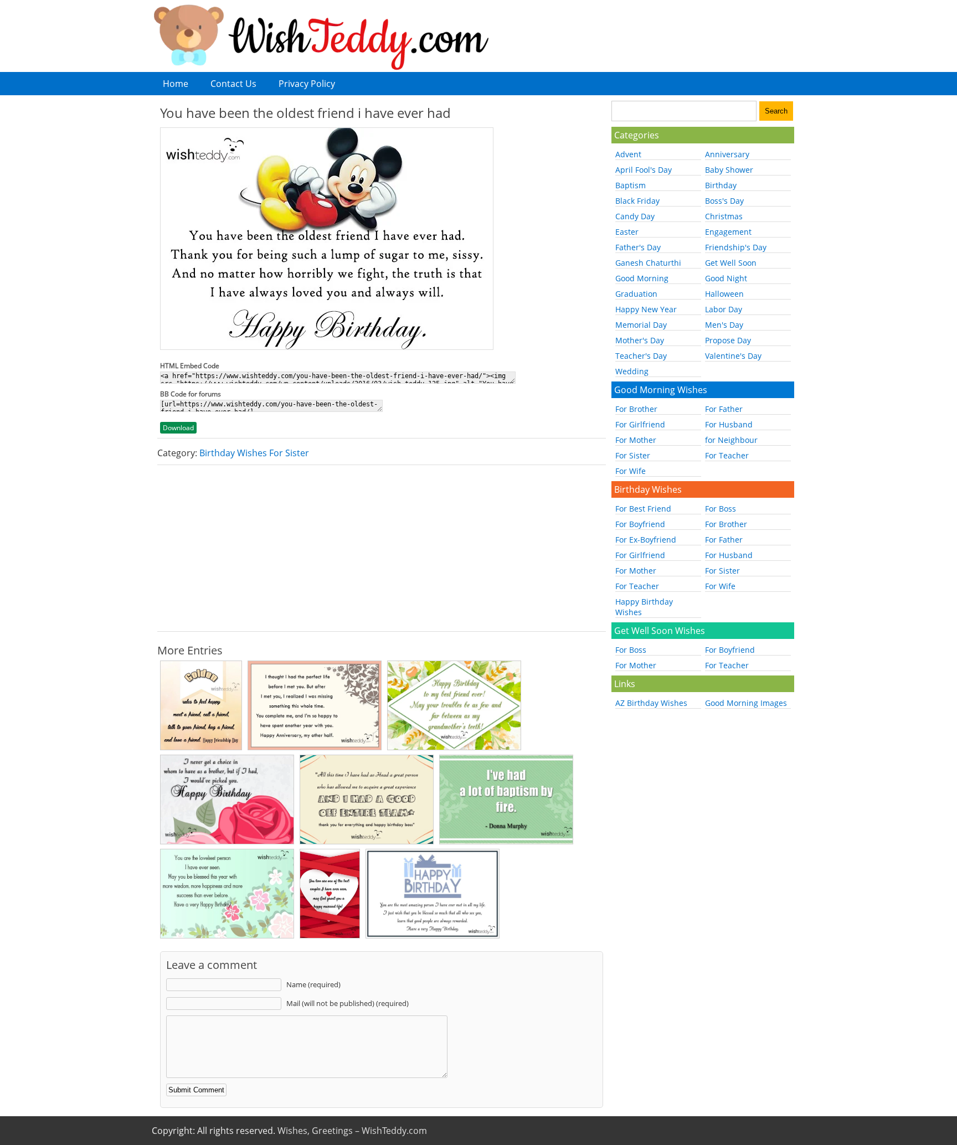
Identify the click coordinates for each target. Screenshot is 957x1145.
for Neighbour (731, 440)
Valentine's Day (733, 355)
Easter (627, 231)
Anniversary (727, 154)
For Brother (636, 409)
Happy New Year (646, 309)
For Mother (635, 440)
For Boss (720, 508)
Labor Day (723, 309)
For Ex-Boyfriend (645, 539)
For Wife (630, 471)
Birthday (721, 185)
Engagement (728, 231)
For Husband (729, 424)
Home (175, 84)
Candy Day (635, 216)
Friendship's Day (735, 247)
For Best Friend (643, 508)
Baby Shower (729, 169)
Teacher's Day (641, 355)
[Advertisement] (381, 548)
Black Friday (637, 200)
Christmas (724, 216)
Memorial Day (641, 324)
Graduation (636, 293)
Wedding (632, 371)
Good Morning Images (746, 703)
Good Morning (641, 278)
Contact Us (233, 84)
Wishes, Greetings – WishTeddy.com (352, 1131)
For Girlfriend (640, 424)
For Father (724, 409)
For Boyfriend (640, 524)
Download (178, 427)
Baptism (630, 185)
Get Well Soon (731, 262)
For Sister (632, 455)
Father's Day (638, 247)
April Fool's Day (643, 169)
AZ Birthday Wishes (651, 703)
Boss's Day (724, 200)
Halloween (724, 293)
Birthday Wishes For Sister (254, 453)
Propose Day (728, 340)
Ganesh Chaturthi (648, 262)
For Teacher (727, 455)
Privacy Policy (307, 84)
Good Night (726, 278)
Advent (628, 154)
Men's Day (724, 324)
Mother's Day (639, 340)
